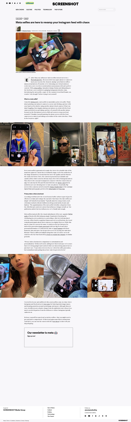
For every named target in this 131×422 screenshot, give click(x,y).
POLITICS (38, 9)
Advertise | (18, 420)
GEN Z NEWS (20, 9)
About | (4, 420)
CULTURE (29, 9)
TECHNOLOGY (47, 9)
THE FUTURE (58, 9)
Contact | (23, 420)
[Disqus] (48, 372)
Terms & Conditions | (11, 420)
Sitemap (27, 420)
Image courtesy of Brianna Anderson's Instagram (26, 72)
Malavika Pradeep (27, 30)
